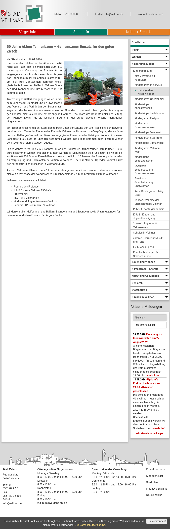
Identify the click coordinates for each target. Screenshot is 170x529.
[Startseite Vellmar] (22, 14)
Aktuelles (140, 317)
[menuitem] (149, 43)
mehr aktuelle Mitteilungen (149, 433)
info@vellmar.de (12, 503)
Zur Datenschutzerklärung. (90, 525)
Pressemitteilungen (145, 324)
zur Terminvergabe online (52, 502)
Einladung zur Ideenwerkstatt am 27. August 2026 (147, 338)
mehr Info (153, 375)
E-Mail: (7, 499)
